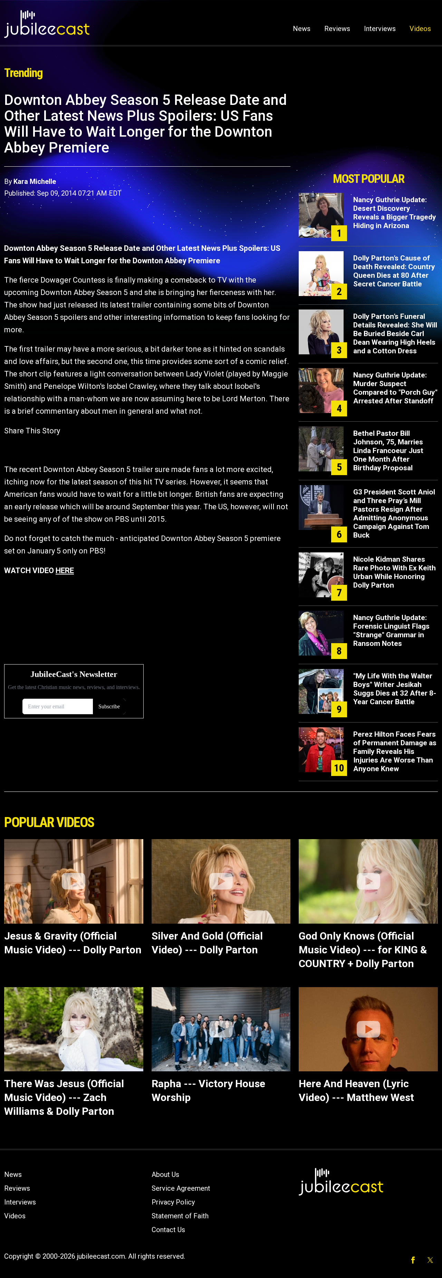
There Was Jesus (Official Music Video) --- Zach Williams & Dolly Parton (64, 1097)
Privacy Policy (173, 1202)
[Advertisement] (368, 130)
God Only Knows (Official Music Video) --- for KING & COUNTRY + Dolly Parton (363, 950)
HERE (65, 570)
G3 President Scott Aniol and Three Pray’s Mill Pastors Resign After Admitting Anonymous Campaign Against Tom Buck (394, 513)
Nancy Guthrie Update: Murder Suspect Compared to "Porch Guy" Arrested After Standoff (395, 388)
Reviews (337, 28)
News (301, 28)
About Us (165, 1174)
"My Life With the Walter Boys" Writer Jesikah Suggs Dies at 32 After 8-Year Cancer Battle (394, 689)
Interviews (380, 28)
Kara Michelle (34, 181)
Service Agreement (181, 1188)
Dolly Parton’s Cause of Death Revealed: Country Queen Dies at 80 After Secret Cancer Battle (394, 271)
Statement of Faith (180, 1216)
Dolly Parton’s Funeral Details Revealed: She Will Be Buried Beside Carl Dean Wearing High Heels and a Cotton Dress (395, 333)
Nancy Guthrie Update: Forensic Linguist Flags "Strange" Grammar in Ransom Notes (391, 630)
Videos (420, 28)
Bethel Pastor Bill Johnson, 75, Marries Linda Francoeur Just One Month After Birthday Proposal (388, 450)
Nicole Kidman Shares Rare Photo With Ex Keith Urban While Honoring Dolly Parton (394, 572)
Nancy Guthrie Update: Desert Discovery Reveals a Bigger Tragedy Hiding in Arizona (394, 213)
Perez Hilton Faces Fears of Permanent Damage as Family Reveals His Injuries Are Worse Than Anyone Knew (394, 751)
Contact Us (168, 1230)
